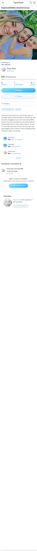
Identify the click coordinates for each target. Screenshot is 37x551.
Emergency (6, 103)
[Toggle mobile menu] (3, 3)
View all (18, 158)
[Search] (31, 2)
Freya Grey (16, 200)
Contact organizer (21, 206)
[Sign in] (34, 2)
